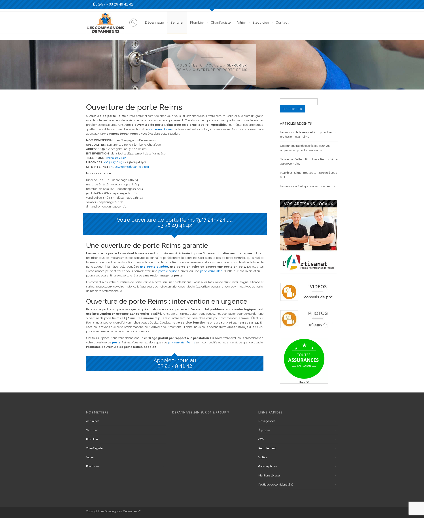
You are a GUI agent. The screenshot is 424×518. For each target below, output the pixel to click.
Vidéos (262, 457)
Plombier (197, 23)
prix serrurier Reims (181, 342)
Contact (282, 23)
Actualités (92, 421)
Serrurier (177, 23)
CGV (261, 439)
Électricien (93, 466)
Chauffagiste (221, 23)
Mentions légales (269, 475)
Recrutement (267, 448)
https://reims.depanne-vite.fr (130, 166)
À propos (264, 430)
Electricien (261, 23)
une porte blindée (154, 266)
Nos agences (266, 421)
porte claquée (167, 271)
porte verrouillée (211, 271)
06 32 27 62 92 (114, 162)
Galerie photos (267, 466)
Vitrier (241, 23)
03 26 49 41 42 (121, 4)
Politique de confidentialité (275, 484)
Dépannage (154, 23)
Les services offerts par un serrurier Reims (307, 186)
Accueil (214, 65)
